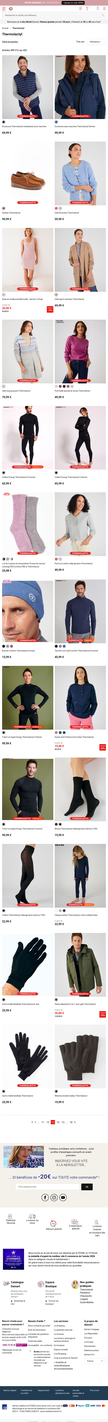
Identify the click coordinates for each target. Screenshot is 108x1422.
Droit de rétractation (37, 1329)
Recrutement (89, 1346)
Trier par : (81, 41)
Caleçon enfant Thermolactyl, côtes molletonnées (76, 915)
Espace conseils (61, 1349)
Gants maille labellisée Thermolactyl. (18, 1095)
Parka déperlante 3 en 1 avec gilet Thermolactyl (75, 1004)
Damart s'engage (91, 1329)
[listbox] (4, 121)
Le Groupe (88, 1342)
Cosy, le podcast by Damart (66, 1358)
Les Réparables (91, 1333)
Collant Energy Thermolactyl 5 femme (71, 477)
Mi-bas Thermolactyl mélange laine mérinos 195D (76, 828)
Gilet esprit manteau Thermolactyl (69, 299)
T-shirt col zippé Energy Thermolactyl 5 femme (22, 737)
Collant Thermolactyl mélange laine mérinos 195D (23, 915)
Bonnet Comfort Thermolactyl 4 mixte (18, 650)
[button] (95, 1361)
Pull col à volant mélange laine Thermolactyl (74, 563)
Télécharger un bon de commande (11, 1351)
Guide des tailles (35, 1341)
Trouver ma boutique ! (51, 1302)
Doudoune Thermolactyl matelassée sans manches (24, 126)
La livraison (59, 1334)
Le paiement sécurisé (63, 1329)
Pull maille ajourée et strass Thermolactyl (72, 390)
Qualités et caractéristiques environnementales (63, 1365)
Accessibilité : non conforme (40, 1345)
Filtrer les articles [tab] (10, 41)
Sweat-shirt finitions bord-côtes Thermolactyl (74, 737)
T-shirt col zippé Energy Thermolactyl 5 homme (22, 828)
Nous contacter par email (39, 1325)
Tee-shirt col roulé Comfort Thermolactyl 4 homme (76, 650)
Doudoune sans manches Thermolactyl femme (75, 126)
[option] (3, 121)
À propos (88, 1337)
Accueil (5, 28)
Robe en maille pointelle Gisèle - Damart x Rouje (22, 299)
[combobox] (54, 15)
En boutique (59, 1345)
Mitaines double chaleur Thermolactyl (71, 1095)
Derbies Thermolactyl (11, 212)
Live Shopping (60, 1353)
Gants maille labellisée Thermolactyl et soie (20, 1004)
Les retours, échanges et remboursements (64, 1339)
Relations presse (91, 1350)
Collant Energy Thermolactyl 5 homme (18, 477)
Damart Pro (89, 1354)
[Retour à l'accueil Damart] (10, 9)
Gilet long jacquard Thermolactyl (16, 390)
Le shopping (59, 1325)
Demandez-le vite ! (18, 1302)
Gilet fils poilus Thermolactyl (67, 212)
